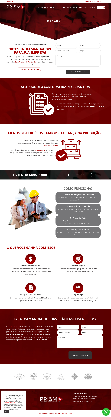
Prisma (10, 326)
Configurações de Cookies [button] (11, 409)
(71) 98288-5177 (100, 1)
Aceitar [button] (6, 411)
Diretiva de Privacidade (10, 402)
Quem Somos (42, 7)
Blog (52, 7)
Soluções (61, 7)
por (53, 413)
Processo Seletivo (87, 7)
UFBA (34, 326)
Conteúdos (72, 7)
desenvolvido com (44, 413)
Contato (101, 7)
